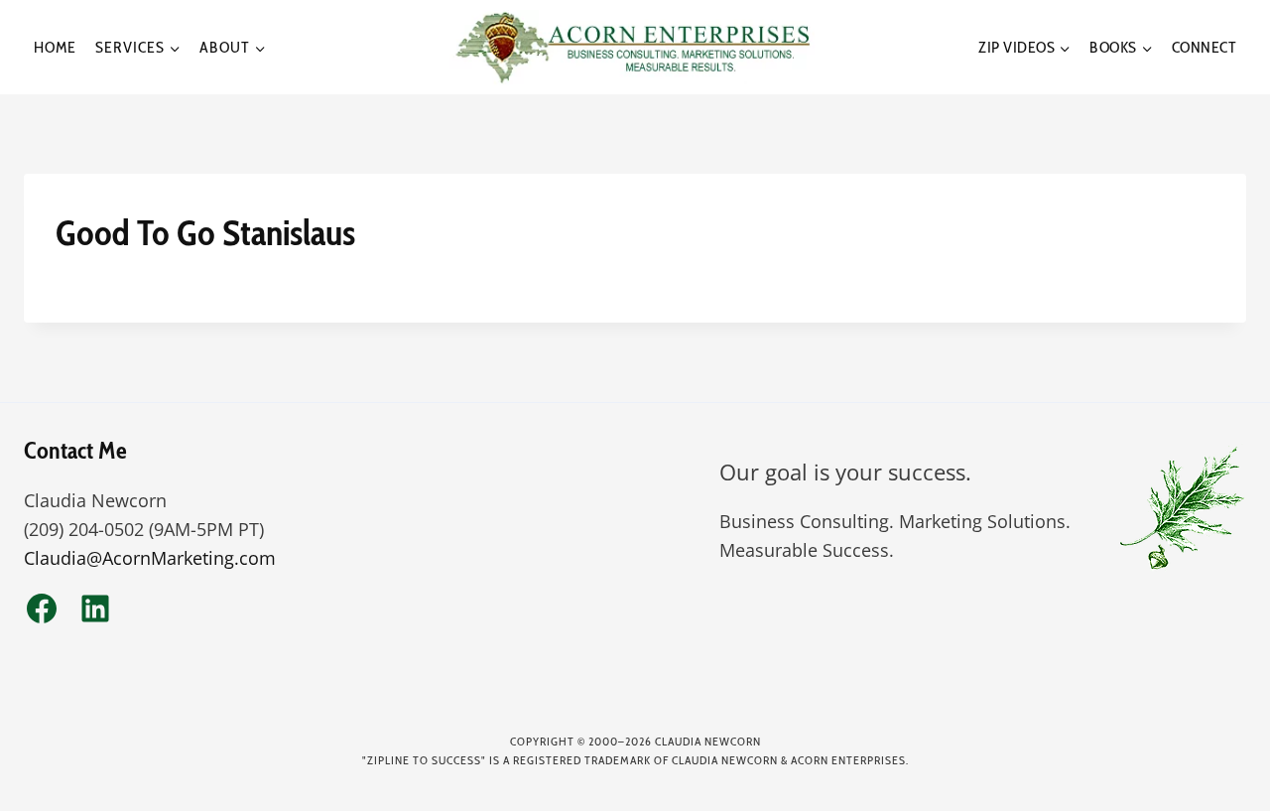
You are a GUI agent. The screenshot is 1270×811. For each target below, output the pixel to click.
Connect (1204, 47)
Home (55, 47)
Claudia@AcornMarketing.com (150, 558)
